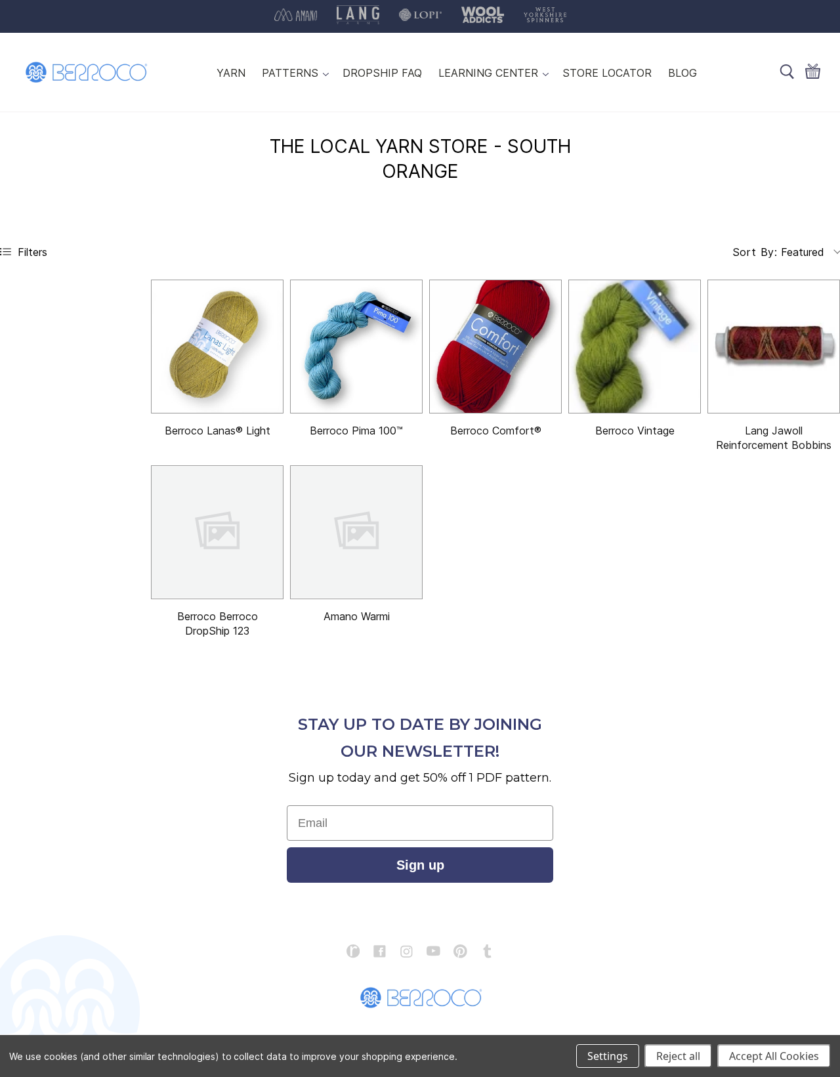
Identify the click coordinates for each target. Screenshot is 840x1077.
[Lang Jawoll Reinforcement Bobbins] (773, 346)
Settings (607, 1056)
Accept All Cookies (774, 1056)
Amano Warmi (357, 616)
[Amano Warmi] (356, 532)
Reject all (678, 1056)
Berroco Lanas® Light (217, 430)
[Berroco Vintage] (634, 346)
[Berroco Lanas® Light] (217, 346)
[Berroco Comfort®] (495, 346)
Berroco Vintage (635, 430)
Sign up (420, 865)
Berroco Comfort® (495, 430)
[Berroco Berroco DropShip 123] (217, 532)
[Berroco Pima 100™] (356, 346)
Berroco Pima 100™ (356, 430)
